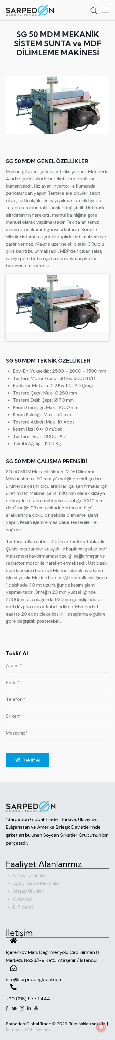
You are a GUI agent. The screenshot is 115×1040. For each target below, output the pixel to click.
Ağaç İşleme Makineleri (37, 883)
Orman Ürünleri (29, 875)
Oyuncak (22, 899)
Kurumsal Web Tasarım (28, 1029)
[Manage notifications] (101, 1027)
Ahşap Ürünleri (28, 891)
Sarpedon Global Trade (28, 1023)
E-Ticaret (23, 907)
